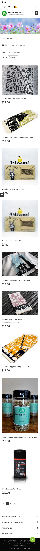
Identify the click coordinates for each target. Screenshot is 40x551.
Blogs (35, 544)
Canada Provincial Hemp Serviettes (15, 99)
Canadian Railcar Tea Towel (12, 319)
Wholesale (23, 545)
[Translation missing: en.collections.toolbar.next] (18, 503)
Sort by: (4, 57)
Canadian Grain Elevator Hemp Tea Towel (17, 137)
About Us (20, 544)
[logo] (13, 13)
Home (3, 38)
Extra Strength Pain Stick (11, 489)
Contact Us (28, 544)
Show (3, 52)
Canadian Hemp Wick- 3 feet (12, 241)
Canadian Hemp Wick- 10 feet (13, 189)
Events (16, 545)
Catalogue (12, 544)
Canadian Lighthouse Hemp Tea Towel (16, 280)
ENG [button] (17, 548)
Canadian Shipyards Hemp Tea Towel (15, 367)
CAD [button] (4, 2)
